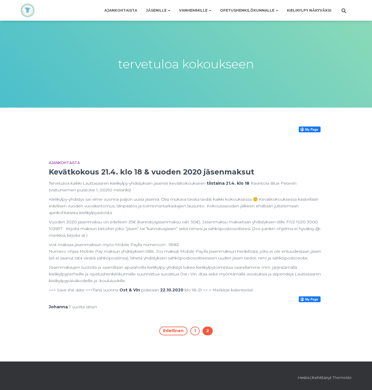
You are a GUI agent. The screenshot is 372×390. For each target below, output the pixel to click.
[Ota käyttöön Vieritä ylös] (360, 378)
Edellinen (173, 330)
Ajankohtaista (120, 10)
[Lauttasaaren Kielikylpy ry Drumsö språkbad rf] (27, 10)
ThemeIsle (342, 377)
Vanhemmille (193, 10)
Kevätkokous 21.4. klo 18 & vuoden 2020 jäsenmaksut (151, 172)
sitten (83, 306)
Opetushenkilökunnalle (247, 10)
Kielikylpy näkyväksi (309, 10)
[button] (168, 10)
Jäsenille (156, 10)
